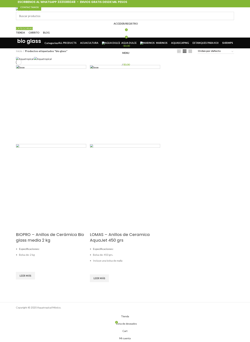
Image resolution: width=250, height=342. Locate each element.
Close (21, 67)
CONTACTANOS (29, 7)
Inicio (19, 51)
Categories (51, 43)
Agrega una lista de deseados (20, 267)
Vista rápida (20, 284)
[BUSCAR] (229, 16)
